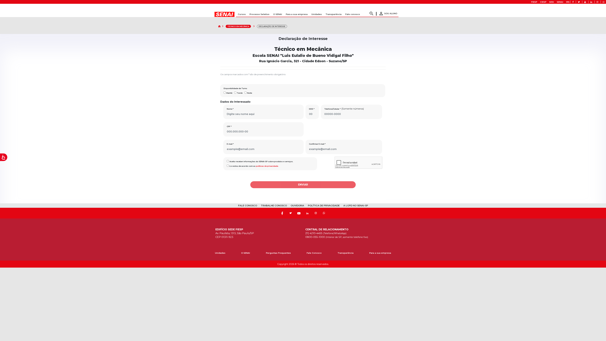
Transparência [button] (334, 14)
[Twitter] (290, 213)
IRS (568, 2)
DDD (312, 109)
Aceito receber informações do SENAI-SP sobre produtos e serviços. (261, 161)
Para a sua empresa (380, 253)
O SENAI (245, 253)
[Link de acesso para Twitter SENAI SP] (579, 2)
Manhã (229, 93)
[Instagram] (316, 213)
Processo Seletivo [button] (259, 14)
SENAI (560, 2)
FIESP (534, 2)
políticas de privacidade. (267, 166)
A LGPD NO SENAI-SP (355, 205)
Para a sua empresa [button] (297, 14)
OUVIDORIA (297, 205)
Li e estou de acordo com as (254, 166)
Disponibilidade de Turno (235, 88)
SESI (551, 2)
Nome (230, 109)
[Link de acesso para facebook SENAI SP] (572, 2)
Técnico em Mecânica (238, 26)
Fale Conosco (314, 253)
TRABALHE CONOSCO (274, 205)
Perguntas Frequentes (278, 253)
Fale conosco (352, 14)
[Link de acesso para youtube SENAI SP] (585, 2)
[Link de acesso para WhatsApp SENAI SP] (603, 2)
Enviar (303, 184)
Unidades (316, 14)
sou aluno (388, 13)
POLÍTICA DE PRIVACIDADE (324, 205)
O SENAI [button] (277, 14)
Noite (249, 93)
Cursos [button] (242, 14)
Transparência (346, 253)
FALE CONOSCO (247, 205)
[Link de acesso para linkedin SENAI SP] (591, 2)
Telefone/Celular (332, 109)
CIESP (543, 2)
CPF (229, 126)
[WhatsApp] (324, 213)
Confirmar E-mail (317, 144)
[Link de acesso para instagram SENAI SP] (597, 2)
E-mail (230, 144)
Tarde (240, 93)
